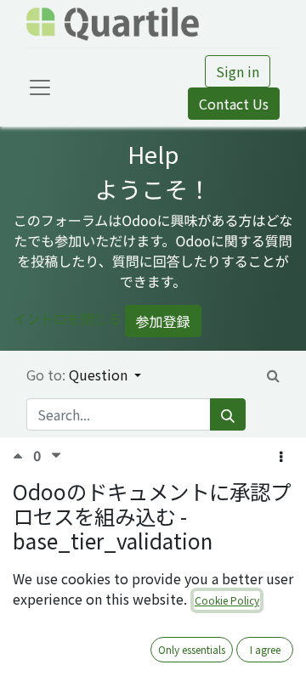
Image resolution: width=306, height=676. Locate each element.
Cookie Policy (227, 600)
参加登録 (163, 321)
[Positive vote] (23, 455)
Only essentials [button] (191, 649)
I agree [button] (265, 649)
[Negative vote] (56, 455)
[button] (281, 456)
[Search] (228, 414)
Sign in (237, 71)
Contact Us (234, 103)
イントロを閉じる (67, 318)
